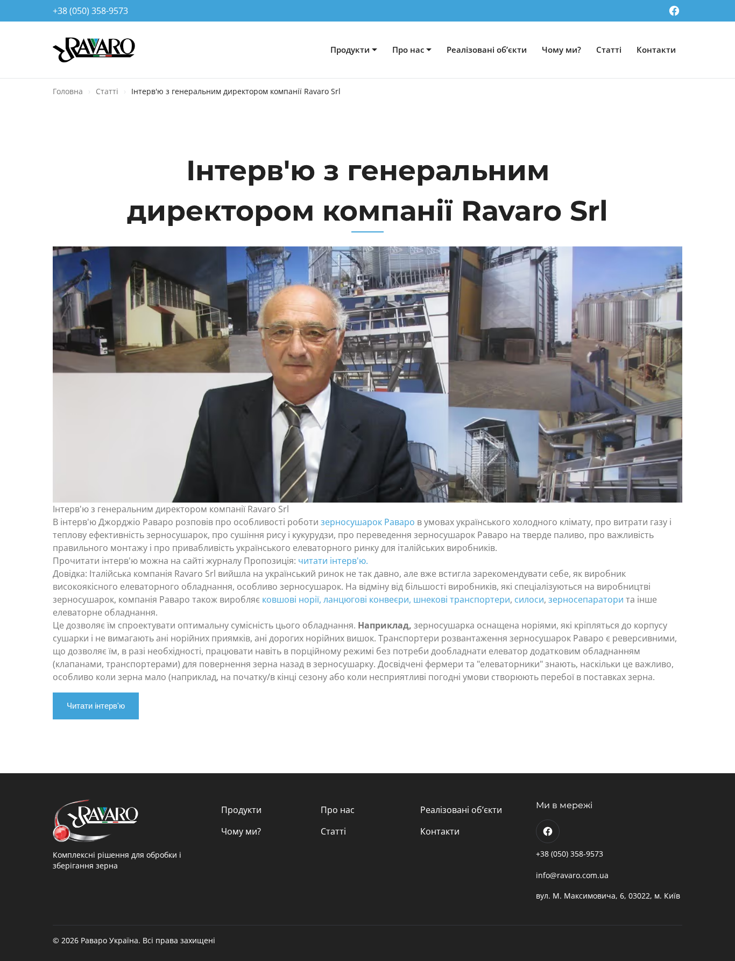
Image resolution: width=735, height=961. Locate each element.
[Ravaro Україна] (95, 50)
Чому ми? (561, 49)
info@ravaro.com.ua (572, 875)
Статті (608, 49)
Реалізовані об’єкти (487, 49)
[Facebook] (674, 11)
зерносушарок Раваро (368, 522)
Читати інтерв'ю (96, 705)
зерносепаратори (586, 599)
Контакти (656, 49)
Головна (68, 91)
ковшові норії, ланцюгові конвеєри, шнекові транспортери (386, 599)
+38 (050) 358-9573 (90, 11)
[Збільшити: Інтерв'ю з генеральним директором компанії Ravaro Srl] (367, 374)
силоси (529, 599)
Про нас (408, 49)
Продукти (350, 49)
